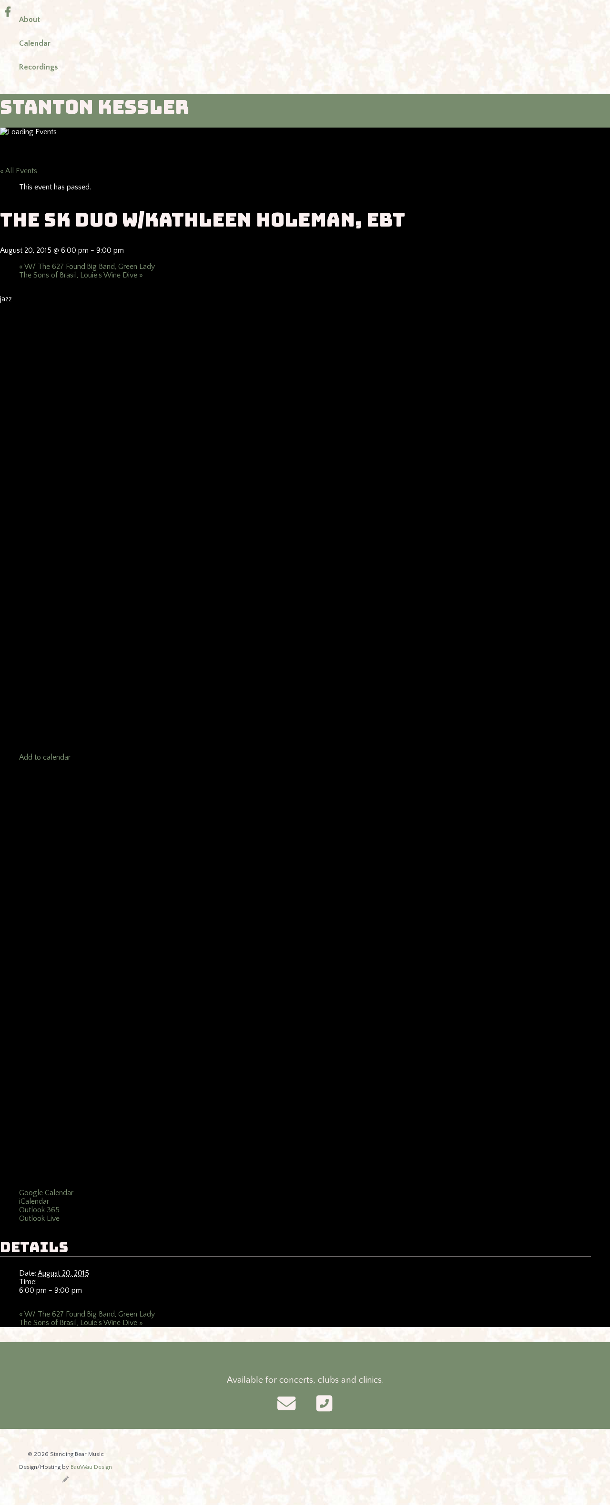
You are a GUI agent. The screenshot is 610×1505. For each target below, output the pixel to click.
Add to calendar (45, 757)
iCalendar (34, 1201)
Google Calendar (46, 1192)
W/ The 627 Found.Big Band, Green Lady (87, 266)
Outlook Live (39, 1218)
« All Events (18, 171)
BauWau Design (91, 1467)
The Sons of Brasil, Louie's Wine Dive (81, 275)
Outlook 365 (39, 1210)
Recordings (38, 67)
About (29, 19)
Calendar (35, 43)
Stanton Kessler (94, 106)
